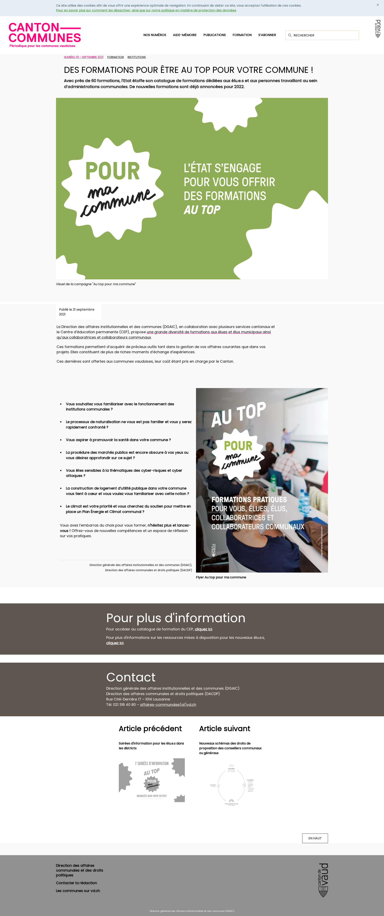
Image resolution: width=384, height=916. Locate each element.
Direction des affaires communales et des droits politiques (79, 870)
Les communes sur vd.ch (78, 890)
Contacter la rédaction (76, 882)
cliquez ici (203, 629)
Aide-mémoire (185, 35)
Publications (214, 35)
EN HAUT (315, 838)
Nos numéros (154, 35)
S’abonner (267, 35)
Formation (242, 35)
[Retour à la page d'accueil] (45, 35)
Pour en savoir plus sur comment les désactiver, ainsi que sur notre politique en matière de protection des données (146, 10)
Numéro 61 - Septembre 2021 (83, 57)
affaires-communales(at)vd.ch (168, 704)
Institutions (137, 57)
